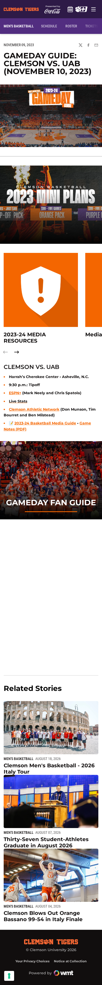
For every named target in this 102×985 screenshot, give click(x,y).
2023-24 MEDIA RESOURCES (25, 337)
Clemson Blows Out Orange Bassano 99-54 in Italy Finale (43, 916)
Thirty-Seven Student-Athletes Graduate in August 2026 (46, 842)
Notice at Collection (70, 961)
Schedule (70, 9)
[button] (16, 352)
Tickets (91, 26)
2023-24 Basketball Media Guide (45, 423)
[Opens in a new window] (81, 9)
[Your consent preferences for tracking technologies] (9, 976)
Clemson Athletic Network (34, 409)
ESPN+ (15, 393)
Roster (71, 26)
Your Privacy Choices (32, 961)
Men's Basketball (18, 759)
